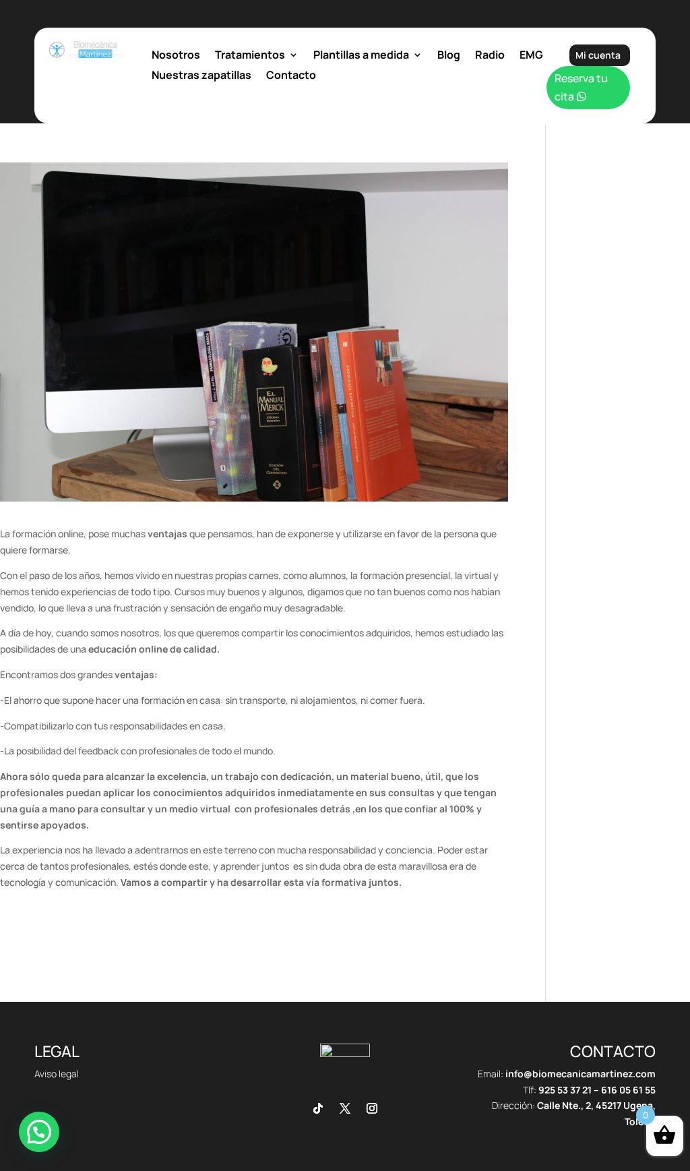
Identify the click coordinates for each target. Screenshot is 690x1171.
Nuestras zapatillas (201, 76)
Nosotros (176, 56)
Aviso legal (56, 1073)
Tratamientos (250, 56)
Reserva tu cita (581, 87)
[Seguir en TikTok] (318, 1108)
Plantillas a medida (361, 56)
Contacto (291, 76)
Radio (490, 56)
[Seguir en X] (345, 1108)
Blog (448, 56)
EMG (531, 56)
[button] (39, 1132)
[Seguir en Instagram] (372, 1108)
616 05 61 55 (628, 1089)
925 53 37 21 (565, 1089)
